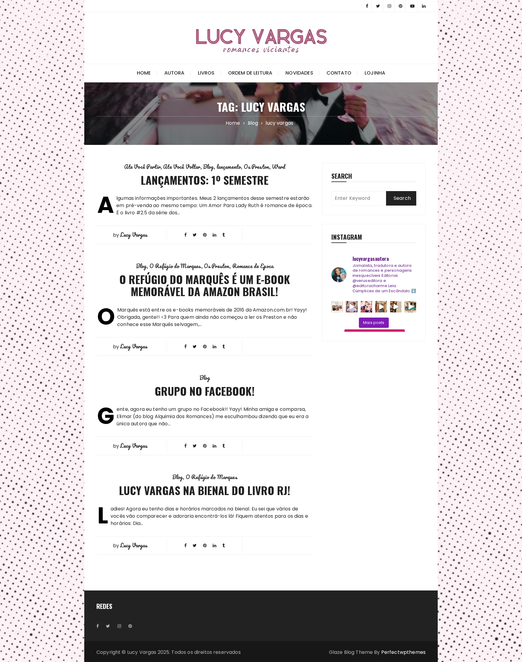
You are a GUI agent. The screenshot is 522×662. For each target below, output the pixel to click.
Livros (206, 72)
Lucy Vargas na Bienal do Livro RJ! (204, 490)
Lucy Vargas (133, 234)
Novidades (299, 72)
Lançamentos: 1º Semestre (205, 180)
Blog (208, 166)
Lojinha (375, 72)
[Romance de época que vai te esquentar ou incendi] (410, 307)
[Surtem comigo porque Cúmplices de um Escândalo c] (352, 307)
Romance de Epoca (252, 266)
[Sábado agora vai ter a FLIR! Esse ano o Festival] (337, 307)
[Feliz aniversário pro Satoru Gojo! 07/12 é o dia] (366, 307)
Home (144, 72)
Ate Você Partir (142, 166)
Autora (174, 72)
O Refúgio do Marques (175, 266)
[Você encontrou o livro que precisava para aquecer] (396, 307)
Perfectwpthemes (403, 652)
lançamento (229, 166)
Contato (339, 72)
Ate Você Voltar (181, 166)
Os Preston (257, 166)
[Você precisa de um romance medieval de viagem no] (381, 307)
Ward (278, 166)
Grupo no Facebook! (205, 391)
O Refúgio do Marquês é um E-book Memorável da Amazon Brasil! (204, 285)
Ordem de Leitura (250, 72)
